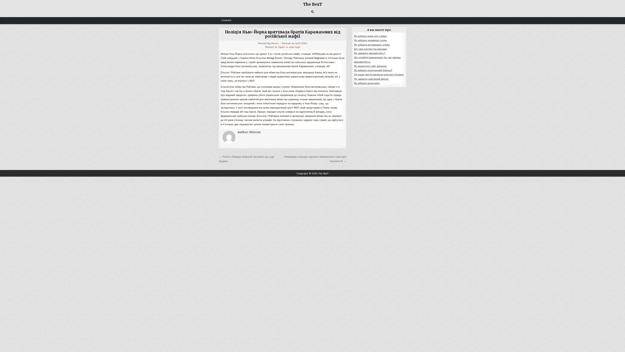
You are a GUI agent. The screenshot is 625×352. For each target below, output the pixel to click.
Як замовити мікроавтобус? (369, 53)
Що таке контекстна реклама (370, 49)
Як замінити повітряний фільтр (371, 79)
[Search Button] (312, 11)
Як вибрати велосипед (367, 83)
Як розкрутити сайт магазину (370, 66)
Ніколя (274, 43)
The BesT (312, 4)
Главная (226, 20)
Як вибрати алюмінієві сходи (370, 40)
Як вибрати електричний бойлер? (373, 70)
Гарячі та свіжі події (289, 47)
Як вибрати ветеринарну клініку (372, 45)
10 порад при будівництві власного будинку (379, 75)
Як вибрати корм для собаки (370, 36)
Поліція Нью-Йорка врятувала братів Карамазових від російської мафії (282, 34)
